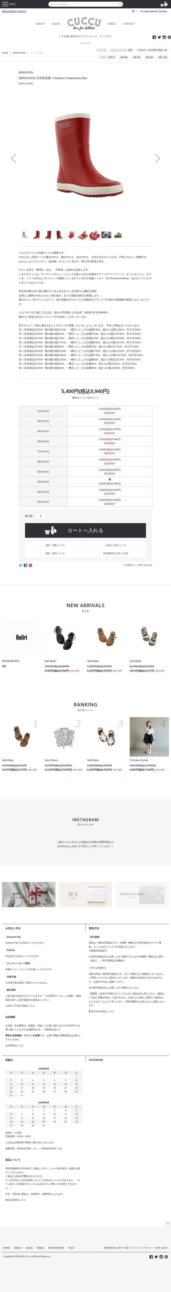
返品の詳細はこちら (15, 1200)
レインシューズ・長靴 (121, 50)
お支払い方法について (115, 545)
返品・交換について (55, 545)
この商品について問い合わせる (137, 565)
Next (155, 158)
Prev (15, 158)
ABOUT (40, 24)
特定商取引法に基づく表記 (115, 553)
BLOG (29, 1248)
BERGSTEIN (19, 53)
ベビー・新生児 (107, 57)
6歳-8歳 (149, 57)
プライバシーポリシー (142, 1248)
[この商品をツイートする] (20, 566)
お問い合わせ (161, 1248)
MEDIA (112, 24)
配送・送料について (55, 553)
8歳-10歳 (162, 57)
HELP (71, 1248)
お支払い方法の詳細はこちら (20, 1005)
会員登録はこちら (14, 1045)
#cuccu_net (68, 846)
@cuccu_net (85, 824)
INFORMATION (56, 1248)
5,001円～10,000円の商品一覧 (152, 50)
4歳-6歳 (136, 57)
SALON (56, 24)
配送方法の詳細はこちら (101, 1011)
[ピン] (30, 566)
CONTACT (129, 24)
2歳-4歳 (123, 57)
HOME (5, 53)
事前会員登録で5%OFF (14, 11)
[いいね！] (25, 566)
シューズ (102, 50)
